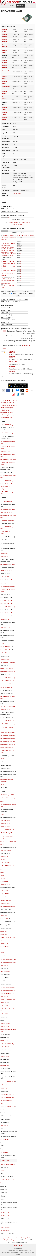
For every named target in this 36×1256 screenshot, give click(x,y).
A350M (2, 953)
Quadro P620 (3, 1040)
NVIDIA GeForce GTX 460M (7, 280)
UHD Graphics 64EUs (6, 1100)
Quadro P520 (3, 1088)
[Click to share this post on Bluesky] (17, 390)
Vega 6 (2, 1170)
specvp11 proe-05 (6, 315)
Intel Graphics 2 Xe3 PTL (7, 1094)
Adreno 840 (3, 915)
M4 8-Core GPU (4, 919)
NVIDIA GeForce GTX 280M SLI (8, 272)
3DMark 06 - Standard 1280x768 (10, 302)
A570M (2, 784)
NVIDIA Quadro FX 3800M (7, 248)
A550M (2, 801)
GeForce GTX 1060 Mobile (7, 830)
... (33, 5)
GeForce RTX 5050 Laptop (7, 564)
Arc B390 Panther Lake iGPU (8, 706)
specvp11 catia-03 (6, 324)
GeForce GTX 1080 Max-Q (7, 738)
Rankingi (20, 5)
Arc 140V (2, 878)
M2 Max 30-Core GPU (6, 613)
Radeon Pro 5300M (5, 900)
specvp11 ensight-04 (7, 322)
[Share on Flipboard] (13, 394)
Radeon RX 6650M (5, 653)
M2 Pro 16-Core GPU (6, 687)
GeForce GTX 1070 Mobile (7, 741)
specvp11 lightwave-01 (7, 320)
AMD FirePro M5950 (6, 278)
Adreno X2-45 (4, 1002)
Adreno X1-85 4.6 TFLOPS (7, 937)
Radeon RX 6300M (5, 884)
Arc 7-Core (3, 950)
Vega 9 (2, 1110)
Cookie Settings (18, 1246)
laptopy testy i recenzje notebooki (11, 1238)
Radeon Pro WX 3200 (6, 1050)
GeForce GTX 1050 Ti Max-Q (8, 962)
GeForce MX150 (4, 1065)
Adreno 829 (3, 934)
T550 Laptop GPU (5, 971)
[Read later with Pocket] (32, 390)
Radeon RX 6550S (5, 826)
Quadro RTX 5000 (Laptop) (7, 607)
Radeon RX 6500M (5, 823)
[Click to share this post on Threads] (12, 390)
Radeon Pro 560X (5, 1023)
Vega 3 (2, 1183)
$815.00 (12, 357)
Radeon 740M (4, 1014)
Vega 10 (2, 1103)
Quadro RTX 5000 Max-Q (7, 668)
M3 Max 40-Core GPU (6, 580)
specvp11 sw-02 (6, 312)
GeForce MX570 (4, 894)
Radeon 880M (4, 891)
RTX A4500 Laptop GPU (7, 520)
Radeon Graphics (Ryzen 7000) (8, 1164)
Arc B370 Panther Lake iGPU (8, 841)
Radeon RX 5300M (5, 903)
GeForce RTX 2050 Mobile (7, 866)
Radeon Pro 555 (4, 1056)
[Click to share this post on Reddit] (27, 390)
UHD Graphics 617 (5, 1213)
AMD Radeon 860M (5, 283)
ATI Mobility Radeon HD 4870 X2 (8, 253)
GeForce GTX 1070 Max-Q (7, 798)
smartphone (22, 293)
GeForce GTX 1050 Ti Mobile (8, 959)
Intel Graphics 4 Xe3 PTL (7, 993)
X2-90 (2, 872)
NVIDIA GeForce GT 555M (7, 247)
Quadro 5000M (5, 1160)
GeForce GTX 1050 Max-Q (7, 990)
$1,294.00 (13, 362)
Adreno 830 (3, 931)
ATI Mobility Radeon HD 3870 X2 (8, 270)
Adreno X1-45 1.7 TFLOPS (7, 1107)
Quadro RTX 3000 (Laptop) (7, 732)
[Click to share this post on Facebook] (8, 390)
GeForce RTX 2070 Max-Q (7, 724)
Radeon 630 (3, 1085)
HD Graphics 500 (4, 1230)
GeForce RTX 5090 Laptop (7, 425)
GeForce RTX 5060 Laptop (7, 509)
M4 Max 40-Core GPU (6, 484)
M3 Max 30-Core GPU (6, 603)
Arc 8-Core (3, 869)
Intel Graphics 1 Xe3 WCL (7, 1180)
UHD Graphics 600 (5, 1227)
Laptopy (11, 5)
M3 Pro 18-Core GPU (6, 647)
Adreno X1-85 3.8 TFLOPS (7, 999)
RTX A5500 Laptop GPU (7, 501)
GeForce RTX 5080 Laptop (7, 433)
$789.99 (12, 371)
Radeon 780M (4, 943)
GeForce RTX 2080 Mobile (7, 586)
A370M (2, 844)
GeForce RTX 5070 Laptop (7, 481)
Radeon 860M (4, 965)
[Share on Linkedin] (18, 394)
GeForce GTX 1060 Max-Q (7, 906)
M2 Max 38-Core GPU (6, 583)
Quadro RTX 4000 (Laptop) (7, 678)
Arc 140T (2, 859)
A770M (2, 643)
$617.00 (12, 352)
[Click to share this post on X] (22, 390)
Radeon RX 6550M (5, 820)
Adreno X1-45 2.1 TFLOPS (7, 1082)
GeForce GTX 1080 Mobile (7, 681)
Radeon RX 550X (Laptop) (7, 1044)
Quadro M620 (6, 71)
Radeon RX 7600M (5, 619)
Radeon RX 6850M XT (6, 512)
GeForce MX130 (4, 1140)
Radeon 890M (4, 856)
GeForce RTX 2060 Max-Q (7, 744)
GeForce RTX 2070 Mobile (7, 662)
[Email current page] (23, 394)
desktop (30, 293)
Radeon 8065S (4, 553)
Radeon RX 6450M (5, 863)
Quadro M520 (6, 86)
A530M (2, 814)
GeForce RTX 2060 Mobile (7, 735)
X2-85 (2, 875)
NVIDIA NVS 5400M (5, 245)
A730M (2, 759)
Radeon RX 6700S (5, 659)
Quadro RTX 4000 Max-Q (7, 721)
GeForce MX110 (4, 1152)
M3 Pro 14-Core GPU (6, 684)
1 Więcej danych (12, 222)
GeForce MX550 (4, 947)
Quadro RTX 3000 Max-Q (7, 748)
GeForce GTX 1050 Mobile (7, 987)
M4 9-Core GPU (4, 881)
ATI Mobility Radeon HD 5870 (8, 243)
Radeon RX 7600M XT (6, 570)
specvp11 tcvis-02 (6, 310)
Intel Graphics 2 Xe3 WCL (7, 1097)
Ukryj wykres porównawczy (25, 235)
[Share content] (3, 390)
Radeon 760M (4, 996)
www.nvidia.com (17, 193)
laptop (14, 293)
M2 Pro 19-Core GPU (6, 650)
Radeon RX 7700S (5, 577)
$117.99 (12, 366)
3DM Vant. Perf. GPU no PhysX (10, 211)
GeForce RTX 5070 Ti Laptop (8, 459)
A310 (1, 940)
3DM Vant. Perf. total (7, 208)
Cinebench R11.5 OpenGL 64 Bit (16, 328)
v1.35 (2, 376)
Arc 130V (2, 956)
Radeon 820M (4, 1125)
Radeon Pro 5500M (5, 850)
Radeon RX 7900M (5, 451)
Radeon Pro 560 (4, 1026)
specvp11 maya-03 (6, 317)
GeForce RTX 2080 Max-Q (7, 671)
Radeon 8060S (4, 556)
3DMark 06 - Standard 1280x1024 (14, 299)
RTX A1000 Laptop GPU (7, 795)
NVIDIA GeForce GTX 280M (7, 250)
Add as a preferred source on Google (20, 386)
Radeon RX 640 (4, 1047)
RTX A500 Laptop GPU (6, 833)
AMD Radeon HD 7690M (7, 242)
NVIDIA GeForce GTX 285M (7, 262)
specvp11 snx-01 (7, 307)
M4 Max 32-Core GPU (6, 600)
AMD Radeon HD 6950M (7, 252)
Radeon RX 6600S (5, 709)
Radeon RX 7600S (5, 627)
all (9, 293)
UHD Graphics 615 (5, 1216)
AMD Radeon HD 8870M (7, 255)
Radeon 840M (4, 1006)
